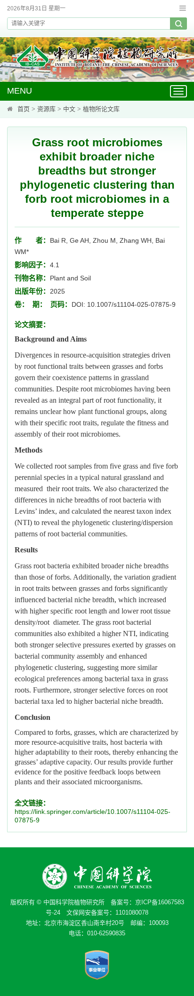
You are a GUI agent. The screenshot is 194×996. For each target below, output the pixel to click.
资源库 (46, 108)
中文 (69, 108)
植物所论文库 (101, 108)
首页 (23, 108)
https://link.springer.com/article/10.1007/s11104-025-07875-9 (92, 816)
